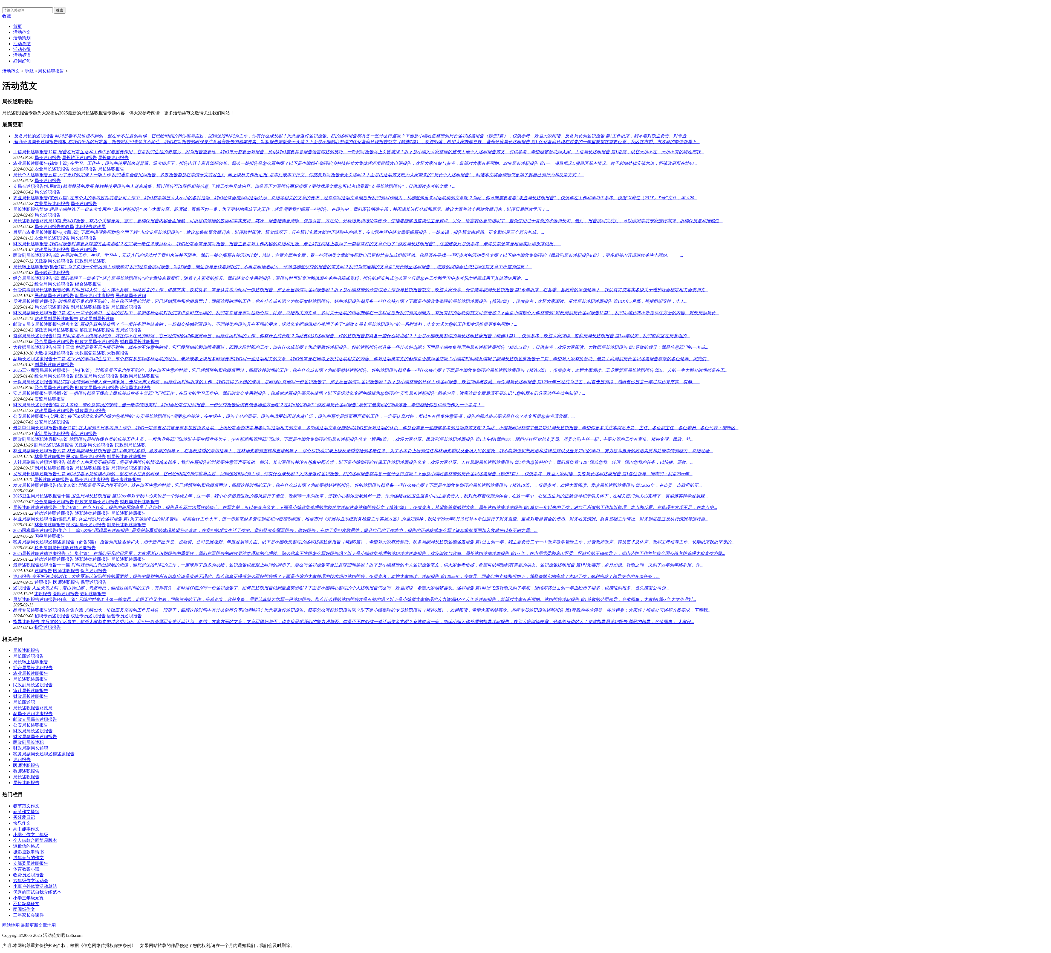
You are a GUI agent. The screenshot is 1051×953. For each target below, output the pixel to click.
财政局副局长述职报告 (56, 318)
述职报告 (43, 570)
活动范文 (22, 32)
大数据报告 (118, 353)
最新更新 (29, 925)
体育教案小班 (26, 869)
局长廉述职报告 (113, 157)
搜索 (59, 10)
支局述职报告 (129, 330)
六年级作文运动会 (30, 880)
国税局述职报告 (49, 536)
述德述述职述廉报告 (54, 513)
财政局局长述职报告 (139, 341)
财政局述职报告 (90, 410)
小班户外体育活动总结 (35, 886)
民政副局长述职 (90, 261)
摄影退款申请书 (28, 852)
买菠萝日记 (24, 817)
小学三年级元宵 (28, 898)
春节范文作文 (26, 806)
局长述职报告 (51, 71)
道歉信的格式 (26, 846)
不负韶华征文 (26, 903)
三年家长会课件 (28, 915)
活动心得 (22, 49)
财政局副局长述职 (96, 318)
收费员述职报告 (28, 875)
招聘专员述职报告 (52, 616)
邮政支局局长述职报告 (56, 330)
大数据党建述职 (90, 353)
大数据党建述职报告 (54, 353)
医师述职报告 (66, 570)
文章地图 (47, 925)
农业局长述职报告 (52, 169)
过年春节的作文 (28, 857)
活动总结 (22, 43)
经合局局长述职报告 (54, 284)
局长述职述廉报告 (52, 307)
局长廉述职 (24, 702)
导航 (29, 71)
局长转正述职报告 (79, 157)
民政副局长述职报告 (54, 261)
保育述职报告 (93, 570)
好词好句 (22, 61)
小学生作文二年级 (30, 834)
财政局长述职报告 (52, 249)
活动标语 (22, 55)
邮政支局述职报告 (96, 330)
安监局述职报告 (49, 399)
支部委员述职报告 (30, 863)
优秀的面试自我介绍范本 (37, 892)
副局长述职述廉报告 (94, 295)
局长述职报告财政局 (54, 226)
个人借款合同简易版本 (35, 840)
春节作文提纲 (26, 811)
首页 (17, 26)
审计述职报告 (84, 433)
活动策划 (22, 38)
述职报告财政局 (90, 226)
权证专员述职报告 (88, 616)
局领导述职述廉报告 (131, 468)
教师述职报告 (93, 593)
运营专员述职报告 (124, 616)
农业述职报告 (84, 169)
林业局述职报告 (49, 456)
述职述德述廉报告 (92, 513)
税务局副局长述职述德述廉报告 (65, 547)
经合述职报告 (88, 284)
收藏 (6, 16)
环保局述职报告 (135, 387)
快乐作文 (22, 823)
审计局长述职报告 (52, 433)
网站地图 (11, 925)
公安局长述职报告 (52, 422)
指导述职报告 (47, 627)
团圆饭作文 (24, 909)
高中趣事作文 (26, 829)
